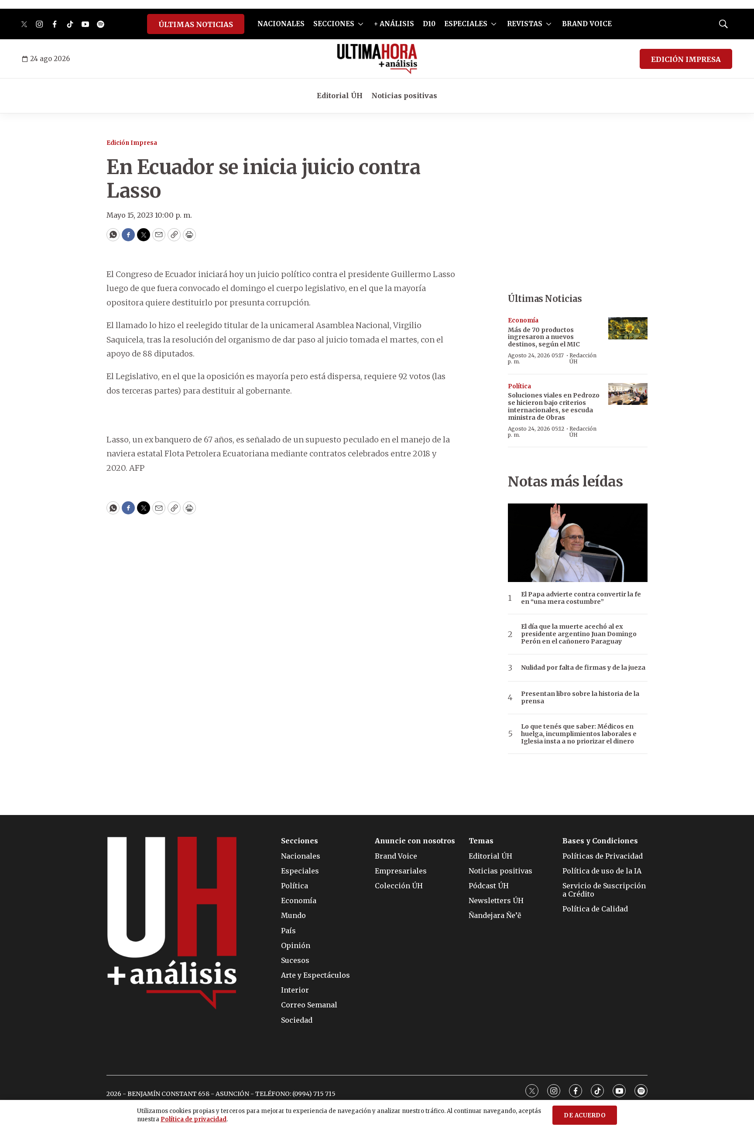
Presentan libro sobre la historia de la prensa (580, 697)
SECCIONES (333, 24)
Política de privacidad (193, 1119)
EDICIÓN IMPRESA (686, 59)
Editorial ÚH (340, 95)
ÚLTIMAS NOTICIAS (195, 24)
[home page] (377, 59)
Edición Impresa (131, 143)
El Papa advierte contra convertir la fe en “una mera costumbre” (581, 598)
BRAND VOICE (587, 24)
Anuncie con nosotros (415, 841)
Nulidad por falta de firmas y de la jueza (583, 667)
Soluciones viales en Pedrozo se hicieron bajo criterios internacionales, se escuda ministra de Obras (554, 406)
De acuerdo (585, 1115)
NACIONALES (281, 24)
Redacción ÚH (582, 358)
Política (519, 386)
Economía (523, 320)
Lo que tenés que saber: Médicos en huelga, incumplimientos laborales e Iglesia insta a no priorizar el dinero (579, 734)
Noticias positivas (404, 95)
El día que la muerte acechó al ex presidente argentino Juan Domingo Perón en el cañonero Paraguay (579, 634)
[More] (360, 24)
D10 (429, 24)
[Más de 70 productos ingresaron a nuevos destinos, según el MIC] (628, 328)
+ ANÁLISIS (394, 24)
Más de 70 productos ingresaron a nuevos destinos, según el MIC (544, 337)
